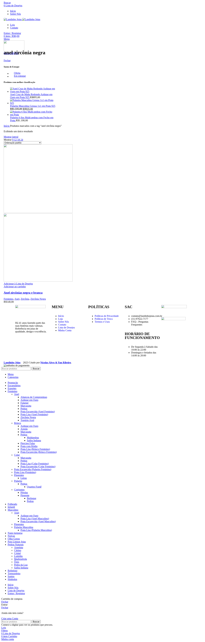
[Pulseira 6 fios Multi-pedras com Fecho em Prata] (33, 114)
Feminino (8, 299)
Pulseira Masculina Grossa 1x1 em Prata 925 (32, 106)
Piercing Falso (27, 443)
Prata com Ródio (28, 446)
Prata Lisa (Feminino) (25, 472)
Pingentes (19, 475)
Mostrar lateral (11, 136)
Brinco (17, 423)
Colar (17, 455)
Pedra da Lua (21, 564)
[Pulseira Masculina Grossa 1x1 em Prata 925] (33, 103)
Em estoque (20, 76)
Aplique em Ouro (29, 400)
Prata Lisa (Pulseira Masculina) (36, 530)
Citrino (17, 550)
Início (7, 126)
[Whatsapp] (37, 343)
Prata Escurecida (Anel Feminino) (37, 411)
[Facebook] (28, 343)
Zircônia (25, 299)
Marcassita (25, 405)
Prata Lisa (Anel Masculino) (34, 518)
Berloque (31, 498)
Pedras (23, 408)
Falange (24, 402)
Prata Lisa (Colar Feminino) (34, 463)
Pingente (24, 495)
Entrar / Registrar (16, 593)
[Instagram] (19, 343)
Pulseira (18, 481)
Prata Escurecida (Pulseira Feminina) (32, 469)
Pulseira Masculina (23, 527)
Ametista (18, 547)
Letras (23, 478)
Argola (24, 429)
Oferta (17, 73)
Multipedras (33, 437)
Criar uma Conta (9, 618)
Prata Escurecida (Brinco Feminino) (38, 452)
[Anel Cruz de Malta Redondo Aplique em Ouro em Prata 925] (33, 91)
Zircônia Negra (38, 299)
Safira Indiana (34, 440)
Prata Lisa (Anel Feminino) (34, 414)
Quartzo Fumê (34, 486)
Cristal (17, 553)
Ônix (16, 562)
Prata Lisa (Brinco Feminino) (35, 449)
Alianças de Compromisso (33, 397)
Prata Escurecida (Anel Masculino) (38, 521)
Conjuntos (19, 489)
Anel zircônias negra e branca (23, 292)
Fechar (7, 60)
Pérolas (24, 492)
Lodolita (18, 556)
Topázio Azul (27, 420)
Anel (16, 299)
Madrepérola (20, 559)
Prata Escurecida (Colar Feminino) (37, 466)
